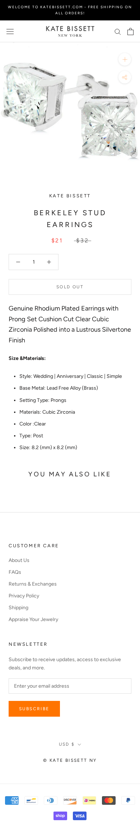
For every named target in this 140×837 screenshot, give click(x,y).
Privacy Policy (24, 596)
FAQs (15, 572)
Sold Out (70, 286)
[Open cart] (130, 31)
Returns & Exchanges (33, 584)
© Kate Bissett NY (70, 760)
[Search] (118, 31)
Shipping (18, 608)
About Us (19, 560)
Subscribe (34, 708)
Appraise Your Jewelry (33, 619)
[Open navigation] (10, 31)
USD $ (67, 744)
